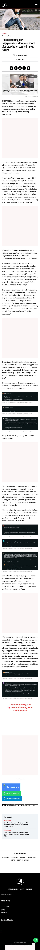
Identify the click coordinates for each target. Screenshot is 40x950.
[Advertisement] (20, 138)
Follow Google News (12, 787)
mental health (19, 805)
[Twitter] (16, 68)
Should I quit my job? (20, 705)
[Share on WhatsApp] (35, 940)
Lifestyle (4, 33)
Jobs (12, 805)
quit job (27, 805)
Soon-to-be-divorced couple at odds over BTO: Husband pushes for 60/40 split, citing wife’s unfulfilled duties (16, 824)
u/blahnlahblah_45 (20, 707)
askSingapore (20, 710)
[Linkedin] (24, 68)
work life (34, 805)
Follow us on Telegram (13, 798)
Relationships (7, 820)
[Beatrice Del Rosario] (14, 55)
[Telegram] (28, 68)
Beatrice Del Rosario (22, 55)
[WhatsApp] (20, 68)
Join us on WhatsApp (12, 793)
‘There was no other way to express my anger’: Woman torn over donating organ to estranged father (16, 834)
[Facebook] (11, 68)
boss (8, 805)
